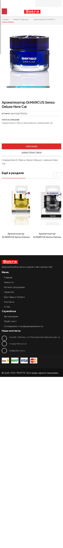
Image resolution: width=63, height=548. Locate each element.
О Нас (7, 306)
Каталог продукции (21, 19)
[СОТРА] (32, 13)
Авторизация (11, 316)
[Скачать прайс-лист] (45, 3)
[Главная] (39, 3)
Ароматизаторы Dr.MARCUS (44, 19)
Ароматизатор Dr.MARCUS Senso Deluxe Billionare (16, 237)
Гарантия (9, 292)
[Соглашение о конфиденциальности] (51, 3)
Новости (9, 282)
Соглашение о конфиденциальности (23, 326)
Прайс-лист (10, 321)
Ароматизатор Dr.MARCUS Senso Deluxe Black (47, 237)
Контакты (9, 302)
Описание (32, 146)
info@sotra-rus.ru (17, 351)
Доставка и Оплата (14, 297)
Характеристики (31, 153)
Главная (5, 19)
